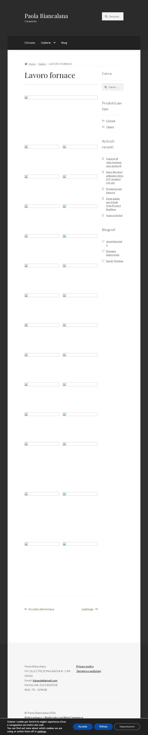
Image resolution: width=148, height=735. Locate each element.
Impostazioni (127, 726)
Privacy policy (85, 666)
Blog (64, 42)
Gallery (42, 63)
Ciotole (110, 120)
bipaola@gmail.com (45, 680)
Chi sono (30, 42)
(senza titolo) (114, 215)
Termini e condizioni (88, 671)
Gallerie (46, 42)
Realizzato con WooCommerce (64, 717)
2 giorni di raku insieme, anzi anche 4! (114, 162)
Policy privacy (33, 717)
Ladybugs (88, 609)
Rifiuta (103, 726)
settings (41, 731)
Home (32, 63)
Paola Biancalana (46, 16)
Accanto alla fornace (41, 609)
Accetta (82, 726)
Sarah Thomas (114, 260)
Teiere (110, 126)
